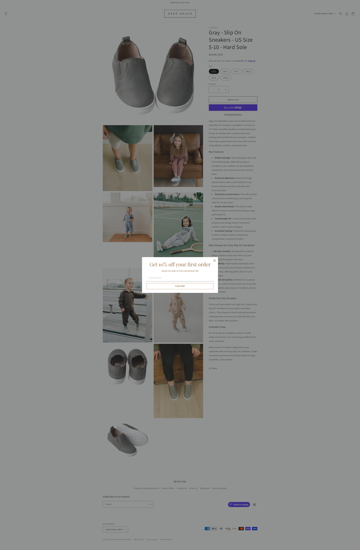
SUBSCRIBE (180, 286)
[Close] (214, 260)
